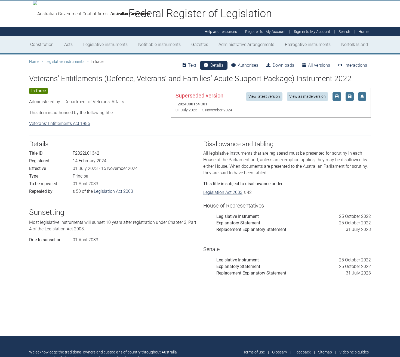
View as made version (307, 96)
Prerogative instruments (308, 44)
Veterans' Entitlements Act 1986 (59, 123)
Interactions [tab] (355, 65)
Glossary (279, 352)
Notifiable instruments (159, 44)
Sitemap (325, 352)
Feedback (302, 352)
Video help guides (354, 352)
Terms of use (254, 352)
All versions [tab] (319, 65)
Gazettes (199, 44)
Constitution (42, 44)
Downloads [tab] (283, 65)
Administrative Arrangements (246, 44)
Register (265, 31)
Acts (68, 44)
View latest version (264, 96)
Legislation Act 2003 (113, 191)
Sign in (312, 31)
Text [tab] (192, 65)
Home (34, 61)
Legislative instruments (105, 44)
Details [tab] (216, 65)
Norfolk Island (354, 44)
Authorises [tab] (248, 65)
